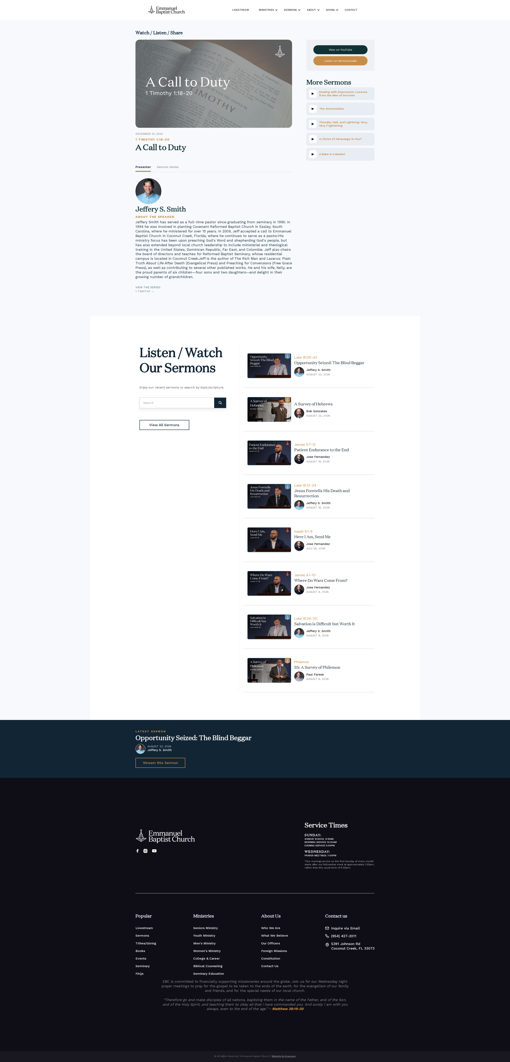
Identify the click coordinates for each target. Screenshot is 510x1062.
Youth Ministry (204, 935)
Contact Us (269, 966)
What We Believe (274, 935)
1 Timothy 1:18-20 (152, 139)
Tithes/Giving (145, 943)
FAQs (139, 973)
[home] (166, 10)
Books (140, 951)
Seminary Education (208, 973)
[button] (267, 10)
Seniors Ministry (205, 928)
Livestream (144, 928)
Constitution (270, 958)
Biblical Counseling (208, 966)
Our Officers (270, 943)
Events (140, 958)
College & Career (206, 958)
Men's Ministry (204, 943)
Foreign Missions (274, 951)
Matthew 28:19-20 (287, 1009)
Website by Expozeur (284, 1056)
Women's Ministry (207, 951)
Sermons (142, 935)
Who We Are (270, 928)
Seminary (142, 966)
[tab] (143, 167)
